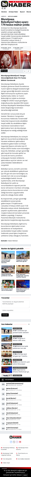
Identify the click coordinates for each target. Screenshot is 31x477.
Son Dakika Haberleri (24, 459)
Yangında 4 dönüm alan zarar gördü (22, 260)
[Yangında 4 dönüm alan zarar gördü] (23, 255)
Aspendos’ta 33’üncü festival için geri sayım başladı (22, 290)
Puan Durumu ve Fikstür (22, 454)
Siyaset (22, 12)
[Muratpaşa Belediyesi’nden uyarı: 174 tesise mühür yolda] (15, 60)
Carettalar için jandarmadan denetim (5, 261)
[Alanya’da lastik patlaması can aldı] (8, 269)
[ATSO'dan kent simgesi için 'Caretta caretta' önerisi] (23, 269)
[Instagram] (17, 442)
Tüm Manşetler (7, 459)
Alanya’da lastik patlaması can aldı (7, 275)
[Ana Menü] (5, 8)
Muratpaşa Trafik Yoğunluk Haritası (7, 454)
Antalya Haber (13, 12)
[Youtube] (20, 442)
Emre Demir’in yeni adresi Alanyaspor (7, 289)
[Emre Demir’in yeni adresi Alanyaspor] (8, 284)
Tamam (25, 475)
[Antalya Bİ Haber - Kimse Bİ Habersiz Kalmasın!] (16, 4)
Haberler (3, 16)
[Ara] (2, 8)
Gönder (5, 315)
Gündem (4, 12)
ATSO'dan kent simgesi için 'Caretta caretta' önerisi (22, 276)
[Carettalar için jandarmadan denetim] (8, 255)
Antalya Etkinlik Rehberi (20, 367)
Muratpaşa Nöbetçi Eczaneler (8, 448)
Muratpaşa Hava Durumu (22, 448)
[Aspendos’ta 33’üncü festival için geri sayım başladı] (23, 284)
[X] (14, 442)
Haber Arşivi (6, 463)
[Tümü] (29, 324)
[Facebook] (11, 442)
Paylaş (5, 71)
